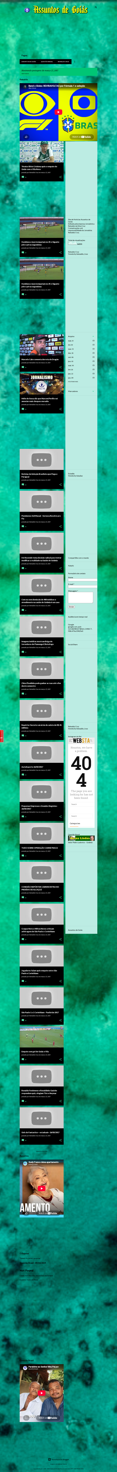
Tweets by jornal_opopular (30, 1258)
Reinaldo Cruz (63, 61)
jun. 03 (70, 361)
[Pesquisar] (96, 7)
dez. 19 (70, 353)
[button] (60, 177)
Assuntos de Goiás (28, 61)
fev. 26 (70, 370)
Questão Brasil (47, 61)
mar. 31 (71, 349)
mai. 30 (71, 365)
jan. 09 (70, 378)
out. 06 (70, 357)
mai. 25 (71, 341)
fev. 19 (70, 345)
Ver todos (25, 73)
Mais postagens (41, 1151)
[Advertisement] (58, 36)
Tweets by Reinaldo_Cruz (78, 254)
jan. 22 (70, 374)
